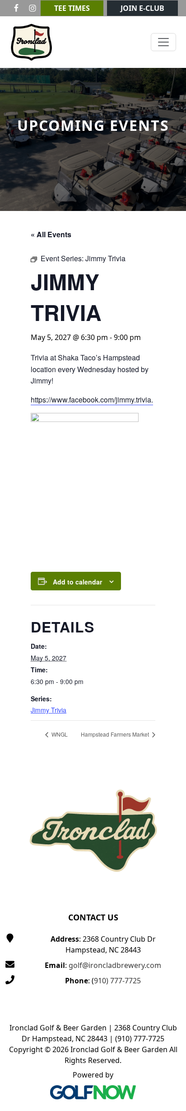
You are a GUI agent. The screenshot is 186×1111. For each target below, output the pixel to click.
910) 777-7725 (117, 981)
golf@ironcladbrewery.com (115, 965)
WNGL (59, 734)
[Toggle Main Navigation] (163, 42)
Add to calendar (77, 581)
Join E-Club (142, 8)
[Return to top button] (168, 748)
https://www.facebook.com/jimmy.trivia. (92, 399)
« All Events (51, 234)
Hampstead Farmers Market (115, 734)
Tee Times (72, 8)
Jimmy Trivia (48, 709)
